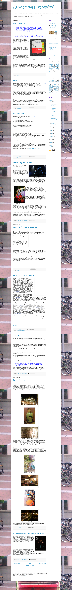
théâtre (18, 560)
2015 (51, 100)
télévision (56, 91)
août (52, 126)
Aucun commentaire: (25, 156)
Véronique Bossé (17, 291)
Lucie (56, 31)
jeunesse (56, 69)
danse (54, 67)
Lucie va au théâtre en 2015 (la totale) (53, 27)
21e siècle (51, 60)
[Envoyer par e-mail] (29, 73)
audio (55, 62)
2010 (51, 142)
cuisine (54, 66)
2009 (51, 143)
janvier (52, 136)
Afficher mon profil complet (53, 43)
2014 (51, 101)
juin (51, 129)
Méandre (21, 209)
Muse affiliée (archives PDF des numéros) (53, 56)
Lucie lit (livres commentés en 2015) (53, 24)
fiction (52, 69)
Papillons (16, 335)
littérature (18, 75)
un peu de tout (51, 94)
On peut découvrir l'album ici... (18, 265)
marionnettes (51, 81)
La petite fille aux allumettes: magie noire (28, 533)
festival (57, 68)
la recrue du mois (19, 330)
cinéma (57, 64)
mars (52, 133)
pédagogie (51, 85)
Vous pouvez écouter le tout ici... (35, 148)
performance (51, 86)
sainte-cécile (55, 89)
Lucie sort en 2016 (53, 25)
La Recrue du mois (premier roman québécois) (54, 53)
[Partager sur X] (31, 73)
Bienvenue (56, 63)
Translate (44, 574)
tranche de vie (19, 528)
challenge (51, 64)
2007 (51, 146)
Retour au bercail (19, 380)
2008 (51, 145)
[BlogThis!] (30, 73)
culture (57, 66)
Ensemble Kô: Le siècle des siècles (25, 227)
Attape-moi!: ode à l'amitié (22, 162)
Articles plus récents (17, 563)
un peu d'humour (54, 93)
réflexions (50, 89)
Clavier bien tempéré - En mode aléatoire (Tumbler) (54, 51)
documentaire (51, 68)
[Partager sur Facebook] (32, 73)
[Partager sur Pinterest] (33, 73)
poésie (53, 88)
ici (25, 575)
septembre (53, 124)
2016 (51, 98)
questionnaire (18, 297)
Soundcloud (52, 49)
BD (17, 108)
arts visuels (51, 62)
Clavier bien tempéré (33, 7)
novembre (53, 121)
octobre (52, 123)
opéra (55, 84)
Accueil (30, 563)
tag (52, 91)
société (50, 90)
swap (50, 91)
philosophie (56, 86)
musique (18, 270)
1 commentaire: (24, 329)
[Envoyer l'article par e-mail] (28, 73)
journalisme (51, 70)
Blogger (40, 577)
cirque (52, 65)
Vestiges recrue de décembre (23, 275)
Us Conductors (18, 113)
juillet (52, 127)
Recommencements (19, 23)
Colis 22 (16, 80)
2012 (51, 139)
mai (52, 130)
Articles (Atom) (20, 567)
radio (57, 88)
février (52, 134)
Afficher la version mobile (30, 565)
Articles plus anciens (42, 563)
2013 (51, 138)
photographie (51, 87)
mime (55, 81)
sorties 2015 (56, 90)
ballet (58, 62)
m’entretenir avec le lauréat (19, 318)
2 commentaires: (24, 73)
